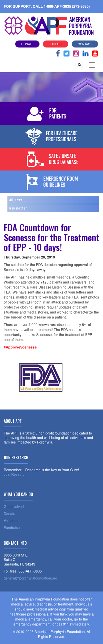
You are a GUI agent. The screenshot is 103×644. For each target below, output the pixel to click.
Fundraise (12, 527)
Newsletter (18, 207)
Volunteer (11, 520)
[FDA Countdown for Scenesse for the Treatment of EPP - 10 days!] (41, 376)
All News (15, 199)
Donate (27, 44)
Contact (85, 44)
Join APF (55, 44)
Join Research (15, 474)
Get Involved (14, 506)
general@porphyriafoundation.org (30, 578)
